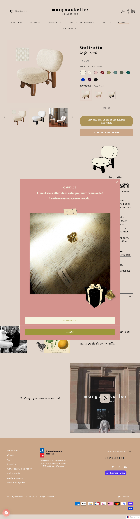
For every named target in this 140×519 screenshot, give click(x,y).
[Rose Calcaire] (98, 95)
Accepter (70, 332)
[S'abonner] (131, 451)
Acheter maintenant (106, 132)
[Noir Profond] (111, 95)
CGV (9, 459)
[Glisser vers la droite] (72, 117)
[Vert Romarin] (122, 72)
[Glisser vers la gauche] (4, 117)
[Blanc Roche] (83, 72)
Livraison (12, 464)
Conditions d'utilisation (19, 468)
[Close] (117, 182)
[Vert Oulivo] (109, 72)
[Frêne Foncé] (86, 95)
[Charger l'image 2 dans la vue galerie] (38, 117)
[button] (123, 11)
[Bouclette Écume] (89, 72)
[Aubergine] (89, 80)
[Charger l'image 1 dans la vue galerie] (19, 117)
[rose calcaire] (96, 72)
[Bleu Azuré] (83, 80)
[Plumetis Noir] (96, 80)
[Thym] (115, 72)
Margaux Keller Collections (25, 497)
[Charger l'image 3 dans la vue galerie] (58, 117)
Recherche (12, 450)
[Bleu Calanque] (128, 72)
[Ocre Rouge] (102, 72)
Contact (11, 455)
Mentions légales (16, 482)
